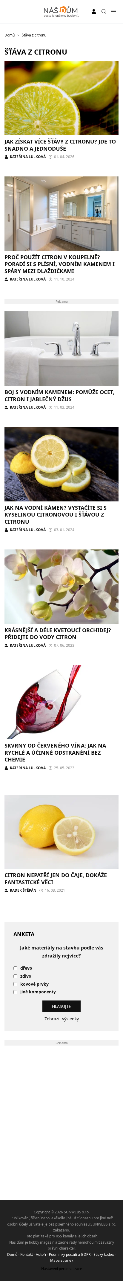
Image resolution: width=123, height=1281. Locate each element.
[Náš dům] (61, 11)
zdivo (25, 976)
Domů (12, 1254)
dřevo (26, 968)
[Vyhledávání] (104, 11)
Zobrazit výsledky (61, 1019)
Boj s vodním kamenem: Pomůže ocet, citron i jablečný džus (59, 395)
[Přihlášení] (94, 11)
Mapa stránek (61, 1260)
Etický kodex (103, 1254)
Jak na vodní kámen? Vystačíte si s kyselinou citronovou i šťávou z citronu (55, 514)
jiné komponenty (38, 992)
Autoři (41, 1254)
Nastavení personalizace (61, 1268)
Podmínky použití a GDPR (69, 1254)
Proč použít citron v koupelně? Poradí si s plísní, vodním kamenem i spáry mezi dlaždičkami (59, 264)
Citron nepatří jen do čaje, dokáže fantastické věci (55, 878)
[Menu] (113, 12)
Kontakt (26, 1254)
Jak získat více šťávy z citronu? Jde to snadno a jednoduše (60, 145)
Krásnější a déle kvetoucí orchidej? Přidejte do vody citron (57, 633)
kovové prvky (34, 984)
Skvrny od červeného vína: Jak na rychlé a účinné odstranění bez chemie (55, 752)
